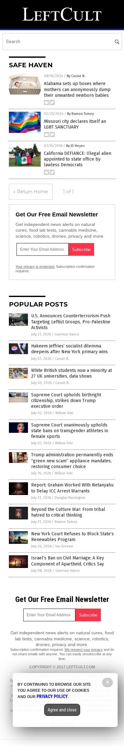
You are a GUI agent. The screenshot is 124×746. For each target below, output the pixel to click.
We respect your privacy (84, 649)
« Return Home (30, 192)
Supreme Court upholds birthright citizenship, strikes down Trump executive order (66, 400)
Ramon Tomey (66, 522)
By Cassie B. (76, 76)
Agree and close (62, 709)
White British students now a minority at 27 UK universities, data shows (71, 373)
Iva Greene (64, 546)
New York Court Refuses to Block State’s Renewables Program (72, 536)
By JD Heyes (75, 146)
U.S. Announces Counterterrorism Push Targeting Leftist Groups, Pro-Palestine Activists (70, 321)
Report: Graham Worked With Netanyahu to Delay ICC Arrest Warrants (72, 487)
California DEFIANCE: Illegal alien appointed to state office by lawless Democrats (77, 159)
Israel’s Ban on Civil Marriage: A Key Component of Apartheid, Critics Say (67, 560)
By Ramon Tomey (80, 114)
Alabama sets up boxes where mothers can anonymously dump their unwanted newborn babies (77, 89)
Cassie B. (62, 359)
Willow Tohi (64, 413)
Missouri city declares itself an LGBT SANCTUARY (75, 124)
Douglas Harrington (70, 498)
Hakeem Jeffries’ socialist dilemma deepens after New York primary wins (69, 348)
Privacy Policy (52, 696)
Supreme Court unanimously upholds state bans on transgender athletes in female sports (69, 430)
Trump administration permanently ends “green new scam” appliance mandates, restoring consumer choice (72, 460)
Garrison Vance (67, 334)
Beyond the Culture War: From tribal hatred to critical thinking (68, 512)
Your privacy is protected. (35, 266)
